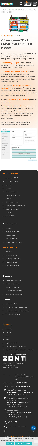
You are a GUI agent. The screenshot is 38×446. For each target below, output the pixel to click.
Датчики (8, 188)
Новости (8, 332)
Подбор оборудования (13, 284)
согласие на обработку (19, 436)
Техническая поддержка (14, 294)
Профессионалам (10, 247)
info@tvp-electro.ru (22, 383)
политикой (20, 440)
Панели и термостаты (13, 195)
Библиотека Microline (12, 287)
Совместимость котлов (13, 280)
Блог (7, 336)
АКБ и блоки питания (12, 202)
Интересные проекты (13, 314)
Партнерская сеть (12, 343)
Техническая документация (15, 290)
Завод (8, 339)
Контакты (9, 329)
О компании (7, 325)
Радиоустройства (11, 192)
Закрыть (28, 443)
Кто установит (10, 235)
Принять (9, 443)
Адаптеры (9, 185)
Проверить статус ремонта (15, 242)
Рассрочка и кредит (12, 209)
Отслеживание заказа (13, 231)
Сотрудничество (11, 255)
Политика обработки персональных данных (20, 350)
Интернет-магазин (10, 174)
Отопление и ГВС (11, 304)
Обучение (9, 252)
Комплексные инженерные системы (17, 311)
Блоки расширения (12, 181)
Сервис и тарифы (11, 262)
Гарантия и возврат (12, 238)
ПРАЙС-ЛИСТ (10, 216)
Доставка (9, 228)
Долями (8, 212)
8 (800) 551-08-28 (21, 375)
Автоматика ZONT (12, 178)
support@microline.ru (22, 386)
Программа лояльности (13, 258)
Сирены (8, 198)
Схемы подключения (12, 265)
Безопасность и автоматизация (16, 307)
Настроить (19, 443)
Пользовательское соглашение (16, 346)
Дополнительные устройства (15, 205)
